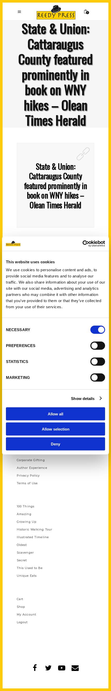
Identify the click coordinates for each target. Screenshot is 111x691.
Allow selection (55, 429)
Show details (82, 398)
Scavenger (25, 552)
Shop (21, 607)
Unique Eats (27, 575)
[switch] (97, 346)
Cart (20, 599)
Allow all (55, 414)
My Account (26, 614)
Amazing (24, 514)
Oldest (22, 545)
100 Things (25, 506)
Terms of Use (27, 483)
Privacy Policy (28, 475)
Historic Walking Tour (34, 529)
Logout (22, 622)
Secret (22, 560)
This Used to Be (30, 568)
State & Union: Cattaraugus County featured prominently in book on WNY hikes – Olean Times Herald (55, 186)
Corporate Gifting (31, 460)
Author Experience (32, 468)
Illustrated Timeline (33, 537)
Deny (55, 444)
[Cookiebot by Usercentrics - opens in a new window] (82, 243)
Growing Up (26, 522)
